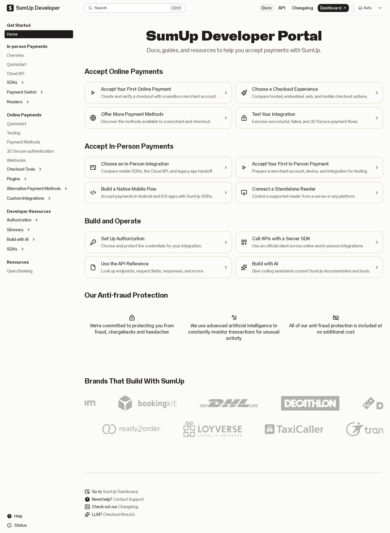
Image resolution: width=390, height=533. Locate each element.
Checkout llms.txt (118, 514)
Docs (267, 8)
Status (20, 525)
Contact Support (128, 499)
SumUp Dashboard (120, 491)
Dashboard (330, 8)
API (281, 8)
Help (18, 516)
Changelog (302, 8)
